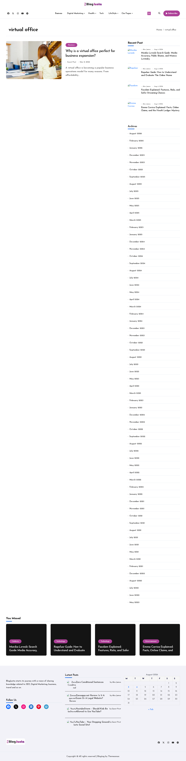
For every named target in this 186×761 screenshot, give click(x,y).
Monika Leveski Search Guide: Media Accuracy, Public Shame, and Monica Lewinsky (159, 56)
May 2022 (134, 465)
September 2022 (137, 437)
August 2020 (135, 581)
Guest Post (71, 62)
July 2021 (133, 538)
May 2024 (134, 292)
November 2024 (137, 249)
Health (91, 13)
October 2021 (135, 516)
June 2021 (134, 545)
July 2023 (133, 364)
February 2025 (136, 227)
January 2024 (135, 321)
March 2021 (135, 559)
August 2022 (135, 444)
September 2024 (137, 263)
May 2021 (134, 552)
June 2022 (134, 458)
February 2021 (136, 566)
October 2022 (136, 429)
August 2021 (135, 530)
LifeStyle (113, 13)
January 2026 (135, 148)
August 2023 (135, 357)
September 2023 (137, 350)
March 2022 (135, 480)
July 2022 (133, 451)
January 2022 (135, 494)
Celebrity (15, 641)
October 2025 (136, 170)
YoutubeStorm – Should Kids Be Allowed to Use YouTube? (92, 710)
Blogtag (101, 756)
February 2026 (136, 141)
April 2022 (134, 473)
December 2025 (137, 155)
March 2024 (135, 307)
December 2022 (137, 415)
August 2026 (135, 134)
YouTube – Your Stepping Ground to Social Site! (92, 723)
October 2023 (136, 343)
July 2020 (134, 588)
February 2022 (136, 487)
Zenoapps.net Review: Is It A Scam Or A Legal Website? (90, 696)
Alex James (147, 49)
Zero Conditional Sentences (90, 682)
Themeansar (113, 756)
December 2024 (137, 242)
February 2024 (136, 314)
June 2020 (134, 595)
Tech (101, 13)
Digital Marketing (75, 13)
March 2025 (135, 220)
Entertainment (151, 641)
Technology (60, 641)
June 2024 (134, 285)
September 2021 (137, 523)
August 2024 (135, 271)
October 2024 (136, 256)
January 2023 (135, 408)
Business (58, 13)
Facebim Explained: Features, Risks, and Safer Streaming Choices (113, 650)
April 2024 (134, 300)
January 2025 (135, 235)
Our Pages (126, 13)
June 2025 (134, 199)
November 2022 (137, 422)
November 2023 (137, 336)
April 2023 (134, 386)
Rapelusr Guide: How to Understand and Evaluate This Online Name (69, 650)
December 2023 (136, 328)
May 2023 (134, 379)
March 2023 (135, 393)
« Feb (150, 709)
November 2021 (136, 509)
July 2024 (133, 278)
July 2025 (133, 191)
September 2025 (137, 177)
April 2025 (134, 213)
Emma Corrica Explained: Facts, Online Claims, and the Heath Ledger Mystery (159, 650)
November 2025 (137, 162)
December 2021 (136, 501)
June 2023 (134, 372)
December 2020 (137, 574)
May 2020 (134, 602)
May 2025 (134, 206)
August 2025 (135, 184)
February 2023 (136, 400)
